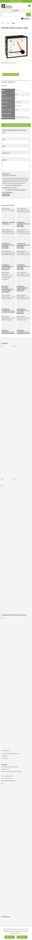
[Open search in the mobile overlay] (16, 14)
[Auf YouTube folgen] (7, 920)
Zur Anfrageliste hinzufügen (10, 74)
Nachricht (4, 159)
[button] (29, 6)
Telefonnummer (6, 153)
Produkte (8, 23)
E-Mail (3, 146)
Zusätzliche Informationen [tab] (8, 82)
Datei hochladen (6, 173)
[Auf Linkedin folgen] (3, 920)
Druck (13, 23)
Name (3, 132)
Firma (3, 139)
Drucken (25, 18)
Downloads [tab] (4, 85)
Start (2, 23)
